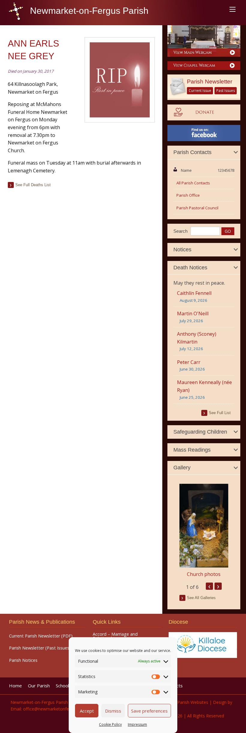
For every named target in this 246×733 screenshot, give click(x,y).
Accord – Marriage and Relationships (115, 636)
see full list (220, 412)
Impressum (137, 724)
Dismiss (113, 711)
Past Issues (225, 90)
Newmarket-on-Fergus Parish (88, 11)
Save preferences (149, 711)
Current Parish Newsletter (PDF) (41, 636)
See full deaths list (33, 185)
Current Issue (200, 90)
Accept (87, 711)
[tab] (203, 152)
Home (15, 685)
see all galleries (201, 597)
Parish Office (188, 195)
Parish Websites (192, 702)
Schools (63, 685)
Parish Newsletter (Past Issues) (40, 648)
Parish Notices (23, 660)
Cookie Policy (110, 724)
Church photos (203, 574)
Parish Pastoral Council (197, 208)
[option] (203, 531)
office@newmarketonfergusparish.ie (58, 709)
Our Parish (39, 685)
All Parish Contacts (193, 183)
